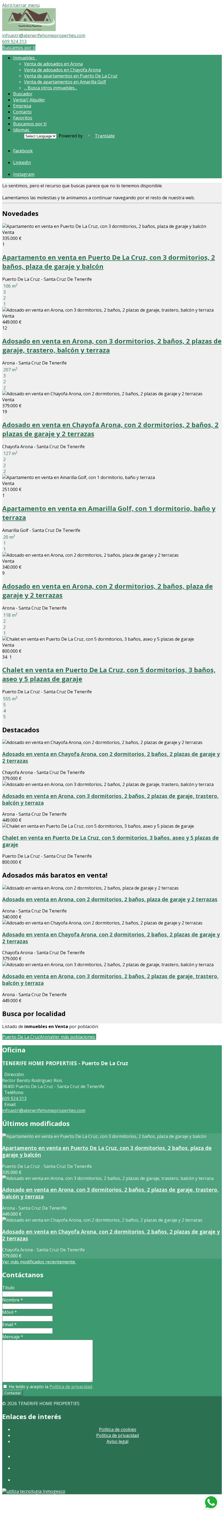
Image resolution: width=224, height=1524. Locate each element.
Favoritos (22, 118)
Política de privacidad (70, 1387)
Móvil (9, 1312)
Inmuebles (25, 58)
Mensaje (12, 1337)
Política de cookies (117, 1429)
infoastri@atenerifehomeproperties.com (43, 35)
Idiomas (22, 130)
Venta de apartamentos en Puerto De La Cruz (70, 76)
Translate (105, 136)
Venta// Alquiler (29, 100)
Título (8, 1288)
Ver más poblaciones (74, 1037)
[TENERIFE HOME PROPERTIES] (29, 29)
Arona (46, 1037)
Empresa (22, 106)
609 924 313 (14, 41)
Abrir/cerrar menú (21, 5)
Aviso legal (117, 1441)
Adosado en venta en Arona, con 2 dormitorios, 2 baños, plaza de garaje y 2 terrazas (109, 899)
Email (9, 1324)
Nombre (12, 1300)
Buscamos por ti (19, 47)
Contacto (22, 112)
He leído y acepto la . (50, 1387)
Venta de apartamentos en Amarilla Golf (65, 82)
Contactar (12, 1392)
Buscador (23, 94)
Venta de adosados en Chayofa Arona (62, 70)
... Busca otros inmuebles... (50, 88)
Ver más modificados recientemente (39, 1262)
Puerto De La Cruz (21, 1037)
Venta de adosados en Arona (53, 64)
